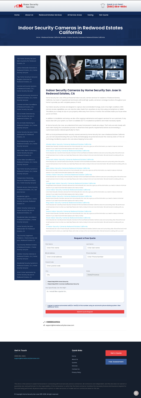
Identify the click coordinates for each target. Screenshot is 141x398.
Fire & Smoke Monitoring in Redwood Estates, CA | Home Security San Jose (27, 125)
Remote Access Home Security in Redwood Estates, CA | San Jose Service (27, 189)
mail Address (50, 253)
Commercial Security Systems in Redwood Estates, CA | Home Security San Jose (26, 88)
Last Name (89, 244)
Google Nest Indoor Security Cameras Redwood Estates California (71, 183)
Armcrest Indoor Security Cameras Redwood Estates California (70, 159)
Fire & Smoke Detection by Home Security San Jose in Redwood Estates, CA (26, 116)
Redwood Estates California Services (54, 37)
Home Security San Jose (31, 394)
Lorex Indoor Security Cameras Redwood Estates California (68, 190)
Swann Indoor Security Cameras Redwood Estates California (68, 211)
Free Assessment (116, 361)
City (47, 271)
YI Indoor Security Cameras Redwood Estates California (66, 226)
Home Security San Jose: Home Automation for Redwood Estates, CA (27, 134)
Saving (90, 15)
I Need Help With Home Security (57, 281)
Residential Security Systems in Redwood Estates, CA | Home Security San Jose (27, 265)
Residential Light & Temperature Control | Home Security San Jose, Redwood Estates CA (27, 199)
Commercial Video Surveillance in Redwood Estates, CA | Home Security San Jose (27, 106)
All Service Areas (75, 15)
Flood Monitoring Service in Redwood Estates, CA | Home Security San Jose (27, 143)
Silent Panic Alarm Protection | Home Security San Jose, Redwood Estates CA (27, 152)
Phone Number (91, 253)
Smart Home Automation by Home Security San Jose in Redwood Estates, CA (26, 274)
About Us (29, 15)
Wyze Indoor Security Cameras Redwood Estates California (68, 218)
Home (16, 15)
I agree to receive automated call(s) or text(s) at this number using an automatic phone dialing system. (83, 306)
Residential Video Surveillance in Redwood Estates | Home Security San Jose (26, 219)
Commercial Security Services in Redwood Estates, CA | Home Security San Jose (27, 97)
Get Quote (103, 15)
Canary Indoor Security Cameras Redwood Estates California (69, 175)
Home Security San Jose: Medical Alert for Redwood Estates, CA (26, 228)
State (88, 271)
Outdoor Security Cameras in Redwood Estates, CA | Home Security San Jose (27, 256)
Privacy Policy (76, 372)
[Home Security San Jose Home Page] (26, 5)
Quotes (74, 363)
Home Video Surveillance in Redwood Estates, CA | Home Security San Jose (27, 162)
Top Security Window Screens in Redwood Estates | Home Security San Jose (27, 247)
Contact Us (76, 369)
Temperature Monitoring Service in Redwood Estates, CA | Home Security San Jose (26, 180)
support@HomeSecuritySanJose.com (60, 325)
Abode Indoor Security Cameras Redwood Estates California (68, 144)
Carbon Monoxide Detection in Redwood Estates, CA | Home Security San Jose (27, 70)
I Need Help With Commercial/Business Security (63, 284)
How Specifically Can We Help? (56, 288)
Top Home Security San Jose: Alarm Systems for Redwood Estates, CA (26, 61)
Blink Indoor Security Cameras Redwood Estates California (68, 168)
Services (75, 366)
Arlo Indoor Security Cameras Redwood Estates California (67, 151)
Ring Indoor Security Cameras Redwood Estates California (67, 203)
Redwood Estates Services (50, 15)
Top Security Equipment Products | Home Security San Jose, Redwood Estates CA (27, 238)
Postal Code (50, 262)
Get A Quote (116, 353)
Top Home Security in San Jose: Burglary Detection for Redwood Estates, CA (27, 79)
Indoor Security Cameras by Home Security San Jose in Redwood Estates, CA (26, 210)
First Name (49, 244)
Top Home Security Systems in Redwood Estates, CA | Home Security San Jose (27, 171)
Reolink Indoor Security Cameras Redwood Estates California (69, 196)
